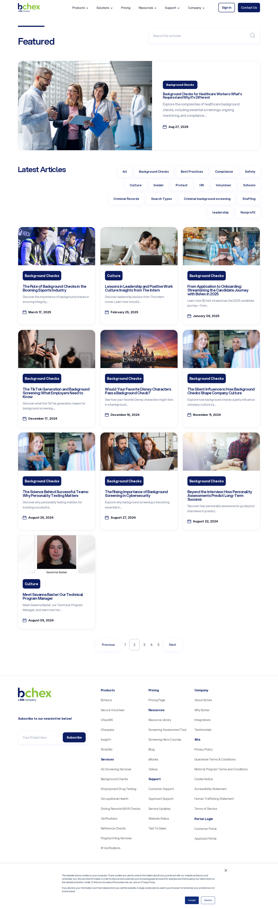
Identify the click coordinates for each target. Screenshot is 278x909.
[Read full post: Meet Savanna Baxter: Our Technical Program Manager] (56, 572)
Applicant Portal (205, 838)
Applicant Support (161, 798)
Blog (151, 749)
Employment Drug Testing (119, 789)
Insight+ (106, 739)
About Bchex (203, 700)
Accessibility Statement (210, 789)
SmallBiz (107, 749)
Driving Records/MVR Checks (121, 808)
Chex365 (107, 720)
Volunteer (223, 185)
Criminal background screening (207, 198)
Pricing (125, 7)
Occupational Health (114, 798)
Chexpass (107, 729)
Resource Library (159, 720)
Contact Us (249, 7)
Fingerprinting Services (116, 838)
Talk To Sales (157, 828)
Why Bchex (202, 710)
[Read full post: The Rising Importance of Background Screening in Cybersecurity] (138, 469)
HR (202, 185)
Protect (182, 185)
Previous (108, 644)
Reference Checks (113, 828)
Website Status (158, 818)
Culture (136, 185)
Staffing (248, 198)
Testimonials (203, 729)
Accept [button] (191, 900)
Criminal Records (126, 198)
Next (172, 644)
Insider (159, 185)
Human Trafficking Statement (214, 798)
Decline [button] (208, 900)
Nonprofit (248, 212)
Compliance (224, 171)
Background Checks (154, 171)
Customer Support (161, 789)
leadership (220, 212)
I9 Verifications (110, 848)
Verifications (109, 818)
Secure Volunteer (113, 710)
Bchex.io (106, 700)
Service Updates (159, 808)
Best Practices (192, 171)
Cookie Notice (203, 779)
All (125, 171)
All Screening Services (116, 769)
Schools (249, 185)
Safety (250, 171)
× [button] (226, 870)
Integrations (202, 720)
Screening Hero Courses (164, 739)
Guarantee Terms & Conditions (215, 759)
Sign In (226, 7)
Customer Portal (205, 828)
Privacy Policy (203, 749)
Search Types (161, 198)
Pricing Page (156, 700)
